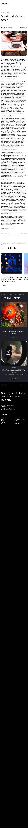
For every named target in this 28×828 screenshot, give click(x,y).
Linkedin (12, 229)
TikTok (3, 422)
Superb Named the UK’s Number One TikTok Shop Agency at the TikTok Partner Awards (11, 279)
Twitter (7, 229)
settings (16, 823)
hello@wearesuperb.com (8, 408)
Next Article (24, 233)
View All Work (14, 378)
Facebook (4, 423)
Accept (4, 825)
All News (3, 285)
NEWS (8, 13)
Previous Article (5, 233)
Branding (10, 27)
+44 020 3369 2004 (10, 409)
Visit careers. (4, 414)
